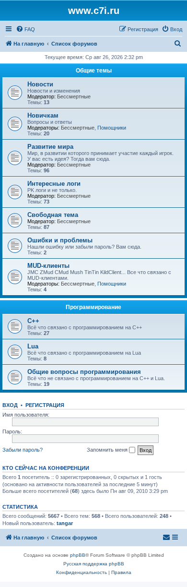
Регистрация (44, 405)
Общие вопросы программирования (84, 371)
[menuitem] (25, 29)
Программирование (93, 307)
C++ (33, 320)
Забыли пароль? (22, 450)
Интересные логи (54, 183)
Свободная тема (52, 214)
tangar (65, 523)
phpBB (77, 555)
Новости (40, 84)
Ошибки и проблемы (60, 240)
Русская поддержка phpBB (93, 563)
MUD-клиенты (48, 265)
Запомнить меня (108, 450)
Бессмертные (74, 96)
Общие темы (94, 70)
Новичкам (42, 115)
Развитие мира (50, 146)
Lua (32, 346)
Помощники (111, 128)
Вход (10, 405)
